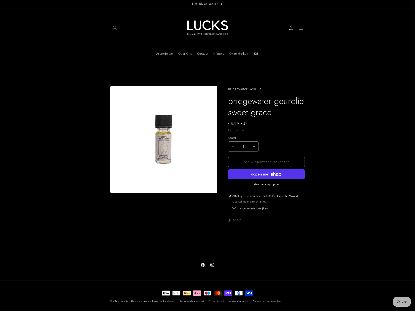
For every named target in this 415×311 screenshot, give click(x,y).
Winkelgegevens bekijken (250, 209)
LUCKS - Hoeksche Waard (136, 301)
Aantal (232, 137)
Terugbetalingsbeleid (192, 301)
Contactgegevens (238, 301)
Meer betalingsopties (266, 184)
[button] (115, 27)
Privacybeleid (216, 301)
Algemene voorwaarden (267, 301)
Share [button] (237, 220)
